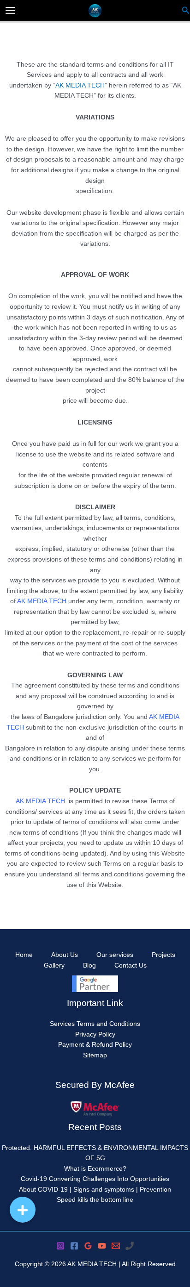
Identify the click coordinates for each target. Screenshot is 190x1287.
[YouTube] (102, 1246)
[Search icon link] (186, 11)
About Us (64, 954)
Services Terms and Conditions (95, 1023)
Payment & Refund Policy (95, 1044)
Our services (114, 954)
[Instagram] (60, 1246)
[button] (23, 1210)
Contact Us (130, 965)
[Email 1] (116, 1246)
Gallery (54, 965)
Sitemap (95, 1055)
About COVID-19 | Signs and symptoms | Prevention (95, 1189)
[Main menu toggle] (10, 10)
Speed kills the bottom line (95, 1199)
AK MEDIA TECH (80, 85)
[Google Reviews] (88, 1246)
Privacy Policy (95, 1034)
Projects (163, 954)
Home (24, 954)
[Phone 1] (129, 1246)
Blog (89, 965)
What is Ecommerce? (95, 1168)
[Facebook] (74, 1246)
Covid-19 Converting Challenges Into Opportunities (95, 1178)
